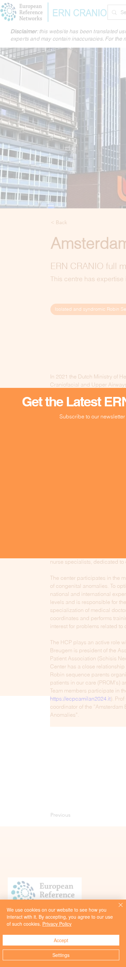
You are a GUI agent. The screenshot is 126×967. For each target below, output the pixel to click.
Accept (61, 940)
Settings (61, 955)
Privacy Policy (57, 923)
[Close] (117, 909)
